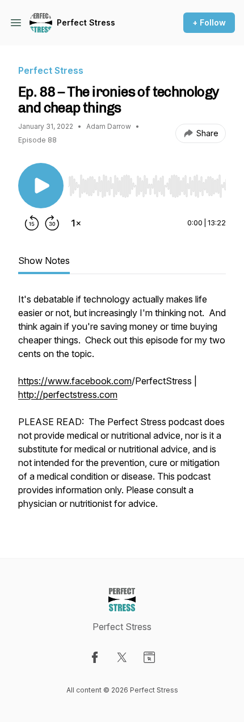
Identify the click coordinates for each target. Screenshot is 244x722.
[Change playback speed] (76, 223)
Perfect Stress (86, 22)
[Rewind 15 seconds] (32, 223)
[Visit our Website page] (149, 657)
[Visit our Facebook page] (94, 657)
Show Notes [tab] (44, 260)
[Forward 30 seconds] (52, 223)
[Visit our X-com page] (122, 657)
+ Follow (209, 22)
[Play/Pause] (41, 185)
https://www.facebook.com (75, 381)
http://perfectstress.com (67, 394)
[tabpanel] (122, 407)
